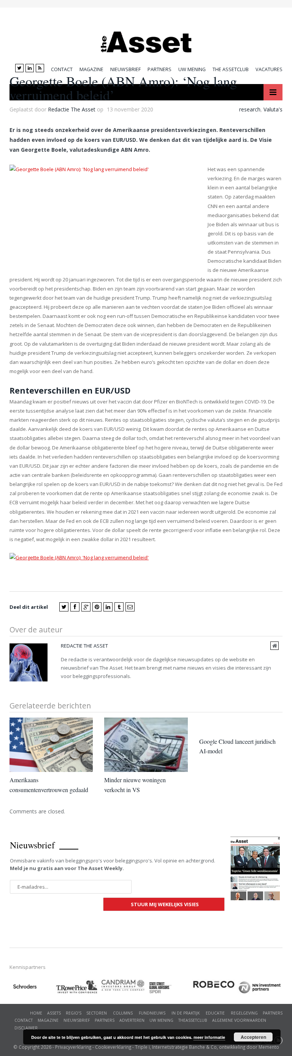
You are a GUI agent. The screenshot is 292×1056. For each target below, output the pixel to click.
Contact (62, 69)
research (249, 109)
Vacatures (269, 69)
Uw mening (192, 69)
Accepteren (253, 1037)
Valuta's (272, 109)
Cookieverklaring (113, 1047)
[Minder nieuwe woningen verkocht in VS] (145, 745)
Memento (269, 1047)
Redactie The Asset (71, 109)
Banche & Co (203, 1047)
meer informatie (209, 1037)
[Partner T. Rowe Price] (78, 986)
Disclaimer (26, 1028)
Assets (54, 1013)
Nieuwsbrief (125, 69)
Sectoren (96, 1013)
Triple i (142, 1047)
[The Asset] (146, 40)
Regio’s (73, 1013)
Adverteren (131, 1020)
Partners (159, 69)
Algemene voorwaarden (239, 1020)
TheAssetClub (192, 1020)
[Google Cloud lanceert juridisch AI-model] (240, 726)
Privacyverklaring (73, 1047)
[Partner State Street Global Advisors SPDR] (169, 987)
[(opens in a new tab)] (123, 985)
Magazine (91, 69)
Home (36, 1013)
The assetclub (231, 69)
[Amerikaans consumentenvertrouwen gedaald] (51, 745)
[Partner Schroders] (32, 987)
